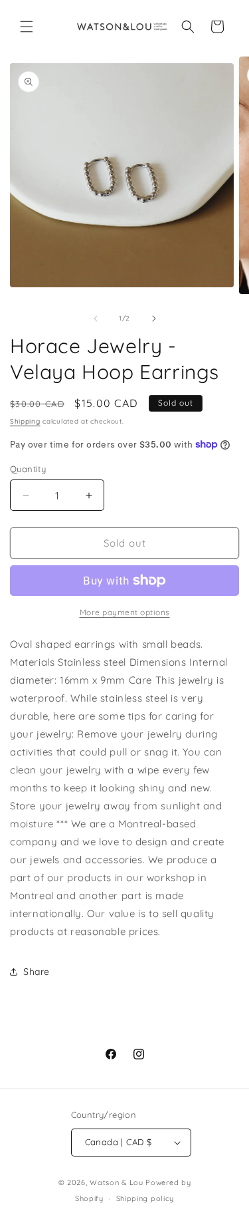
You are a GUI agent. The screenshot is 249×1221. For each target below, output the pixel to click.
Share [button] (36, 972)
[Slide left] (95, 318)
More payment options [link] (125, 612)
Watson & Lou (116, 1182)
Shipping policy (145, 1198)
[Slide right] (154, 318)
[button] (26, 26)
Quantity (28, 469)
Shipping (25, 421)
